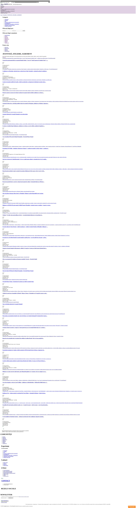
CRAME (2, 7)
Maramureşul (7, 39)
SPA (1, 8)
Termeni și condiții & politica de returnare (26, 506)
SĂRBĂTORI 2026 (3, 13)
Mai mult (4, 57)
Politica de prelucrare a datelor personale (24, 496)
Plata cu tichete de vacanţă (7, 471)
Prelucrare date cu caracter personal (9, 473)
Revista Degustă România (7, 472)
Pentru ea (6, 50)
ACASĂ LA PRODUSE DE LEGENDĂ (7, 9)
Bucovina (6, 37)
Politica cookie (5, 474)
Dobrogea (6, 38)
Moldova (4, 440)
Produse (1, 4)
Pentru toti (6, 47)
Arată (24, 30)
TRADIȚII (2, 6)
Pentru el (6, 49)
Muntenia (4, 441)
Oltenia (6, 41)
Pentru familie (7, 51)
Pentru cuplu (7, 48)
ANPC (4, 475)
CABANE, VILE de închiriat (5, 12)
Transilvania (7, 42)
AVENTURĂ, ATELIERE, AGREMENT (7, 11)
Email (37, 2)
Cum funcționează (6, 470)
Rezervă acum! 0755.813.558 (132, 507)
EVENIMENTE (3, 10)
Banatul (6, 36)
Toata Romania (7, 35)
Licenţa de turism (4, 502)
